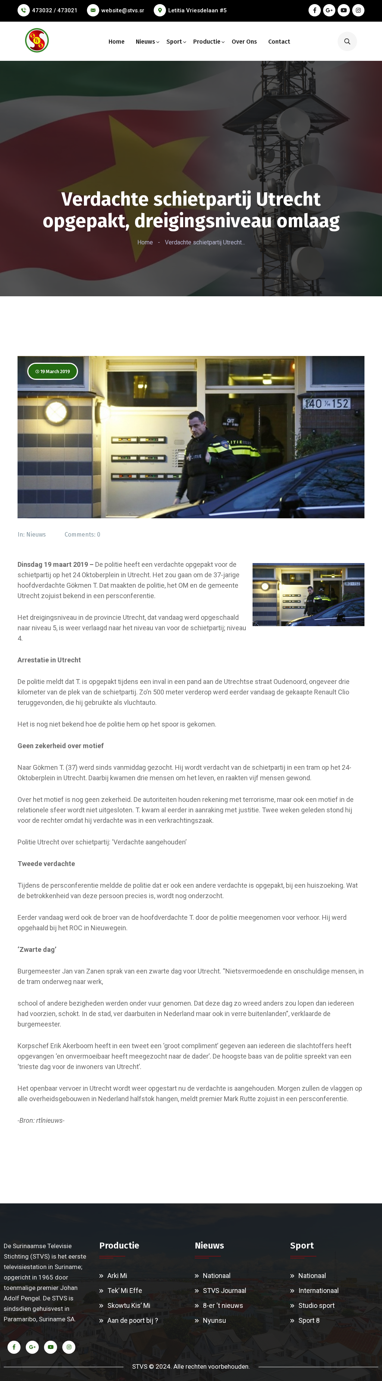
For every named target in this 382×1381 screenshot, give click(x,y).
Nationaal (217, 1276)
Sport (174, 41)
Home (117, 41)
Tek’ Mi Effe (124, 1290)
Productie (206, 41)
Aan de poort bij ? (132, 1320)
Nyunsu (214, 1320)
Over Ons (244, 41)
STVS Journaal (224, 1290)
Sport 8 (309, 1320)
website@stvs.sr (122, 10)
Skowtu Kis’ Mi (128, 1305)
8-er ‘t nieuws (223, 1305)
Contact (279, 41)
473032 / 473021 (55, 10)
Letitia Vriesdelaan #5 (197, 10)
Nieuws (145, 41)
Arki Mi (117, 1276)
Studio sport (316, 1305)
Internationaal (318, 1290)
